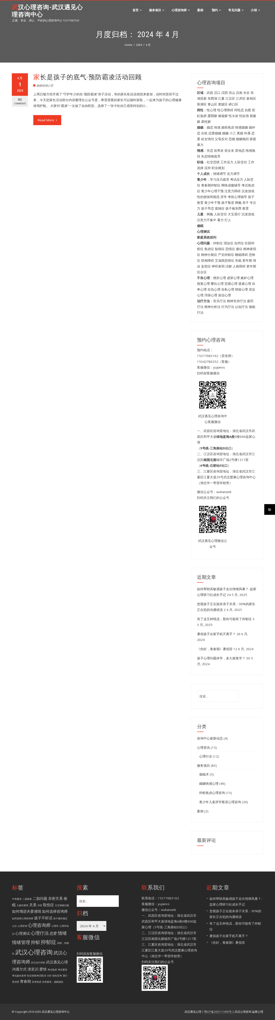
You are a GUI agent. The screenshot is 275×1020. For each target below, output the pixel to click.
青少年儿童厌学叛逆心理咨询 (220, 802)
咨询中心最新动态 (210, 738)
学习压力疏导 (219, 179)
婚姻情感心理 (44, 85)
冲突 (39, 905)
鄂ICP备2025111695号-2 (219, 1012)
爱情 (43, 969)
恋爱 (53, 933)
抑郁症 (48, 941)
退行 (65, 975)
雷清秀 (15, 981)
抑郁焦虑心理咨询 (212, 792)
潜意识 (33, 969)
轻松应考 (57, 975)
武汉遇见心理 (57, 962)
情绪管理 (21, 942)
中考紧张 (16, 898)
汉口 (217, 92)
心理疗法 (40, 933)
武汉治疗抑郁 (38, 962)
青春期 (25, 981)
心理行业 (205, 756)
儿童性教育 (22, 905)
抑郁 (35, 942)
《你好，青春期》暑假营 (214, 649)
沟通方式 (19, 969)
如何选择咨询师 (55, 911)
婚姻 (225, 133)
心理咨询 (22, 925)
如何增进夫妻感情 (26, 911)
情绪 (62, 933)
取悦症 (48, 904)
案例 (200, 10)
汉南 (239, 92)
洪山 (232, 92)
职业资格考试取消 (36, 975)
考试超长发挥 (19, 975)
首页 (136, 10)
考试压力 (236, 179)
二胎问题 (40, 898)
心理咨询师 (179, 10)
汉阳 (224, 92)
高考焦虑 (36, 981)
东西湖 (212, 98)
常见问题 (234, 10)
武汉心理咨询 (34, 952)
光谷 (246, 92)
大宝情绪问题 (62, 905)
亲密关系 (55, 898)
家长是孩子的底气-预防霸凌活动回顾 (87, 77)
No (20, 101)
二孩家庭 (27, 898)
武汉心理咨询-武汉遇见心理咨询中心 (47, 11)
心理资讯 (203, 747)
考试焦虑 (52, 969)
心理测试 (22, 933)
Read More (46, 120)
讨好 (49, 975)
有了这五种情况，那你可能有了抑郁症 (224, 619)
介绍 (254, 10)
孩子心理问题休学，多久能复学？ (221, 658)
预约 (215, 10)
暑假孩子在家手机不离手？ (216, 634)
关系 (33, 904)
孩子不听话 (43, 917)
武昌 (210, 92)
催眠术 (204, 774)
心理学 (54, 925)
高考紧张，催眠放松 (52, 981)
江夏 (221, 98)
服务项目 (155, 10)
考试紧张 (62, 969)
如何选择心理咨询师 (22, 918)
